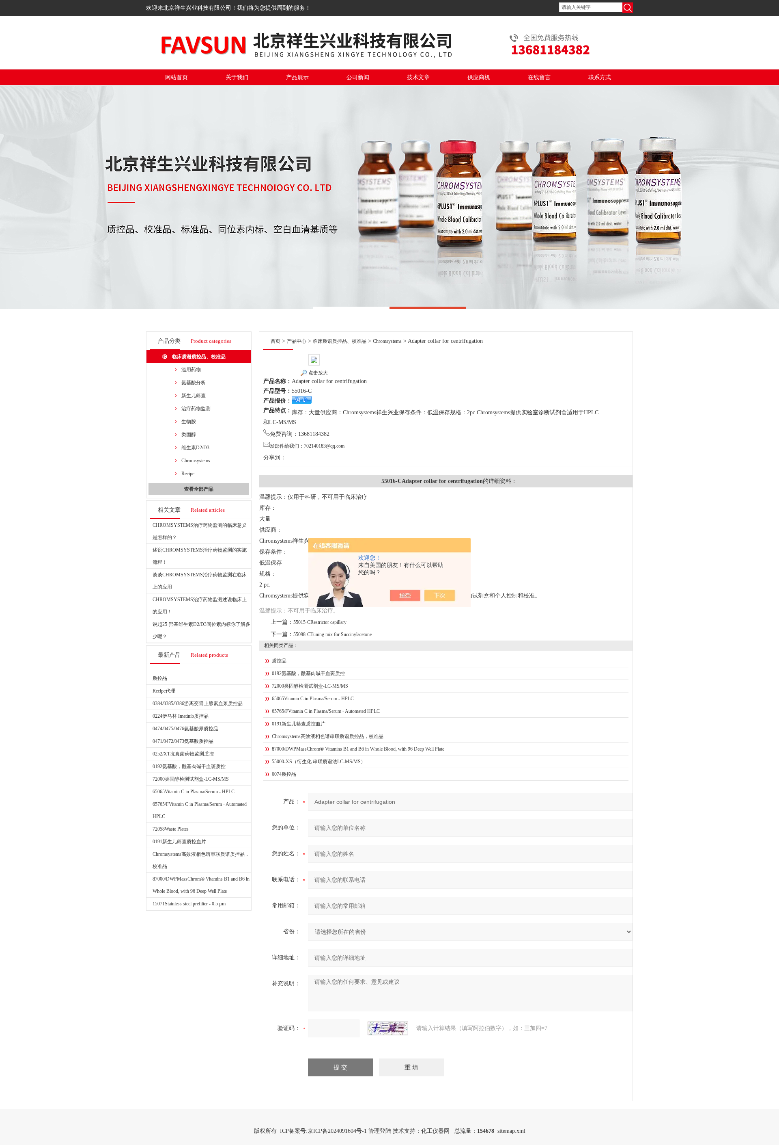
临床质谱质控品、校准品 (199, 356)
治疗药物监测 (196, 408)
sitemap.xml (511, 1131)
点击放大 (318, 373)
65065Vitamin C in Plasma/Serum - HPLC (194, 791)
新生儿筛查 (193, 395)
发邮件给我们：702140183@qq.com (307, 446)
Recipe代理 (164, 691)
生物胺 (188, 421)
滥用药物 (191, 369)
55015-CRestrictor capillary (319, 622)
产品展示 (297, 77)
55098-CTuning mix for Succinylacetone (332, 634)
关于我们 (237, 77)
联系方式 (599, 77)
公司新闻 (357, 77)
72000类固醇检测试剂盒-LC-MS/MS (191, 779)
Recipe (187, 473)
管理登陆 (379, 1131)
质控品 (160, 678)
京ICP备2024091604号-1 (337, 1131)
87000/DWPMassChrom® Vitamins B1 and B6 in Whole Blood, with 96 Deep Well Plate (358, 749)
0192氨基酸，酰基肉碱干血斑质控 (189, 766)
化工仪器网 (435, 1131)
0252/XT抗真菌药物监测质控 (183, 754)
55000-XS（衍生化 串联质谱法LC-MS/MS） (319, 761)
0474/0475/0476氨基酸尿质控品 (185, 729)
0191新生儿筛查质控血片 (179, 841)
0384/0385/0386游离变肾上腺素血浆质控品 (198, 703)
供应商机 (478, 77)
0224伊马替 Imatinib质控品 (181, 716)
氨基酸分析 (193, 382)
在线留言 (539, 77)
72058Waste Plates (171, 829)
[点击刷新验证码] (388, 1028)
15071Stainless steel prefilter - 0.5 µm (189, 904)
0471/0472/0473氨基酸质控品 (183, 741)
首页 (275, 341)
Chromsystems (195, 460)
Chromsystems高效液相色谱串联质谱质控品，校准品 (327, 736)
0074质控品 (284, 774)
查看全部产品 (198, 489)
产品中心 (296, 341)
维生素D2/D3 (195, 447)
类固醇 (188, 434)
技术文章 (418, 77)
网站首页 (176, 77)
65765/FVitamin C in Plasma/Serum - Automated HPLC (326, 711)
